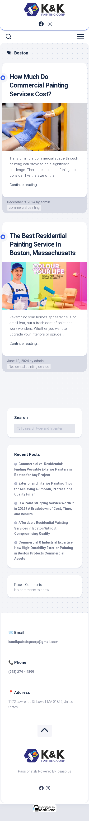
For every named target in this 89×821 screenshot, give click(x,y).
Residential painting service (29, 367)
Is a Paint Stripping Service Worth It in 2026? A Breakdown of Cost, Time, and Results (44, 508)
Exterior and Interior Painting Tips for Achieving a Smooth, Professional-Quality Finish (44, 488)
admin (45, 202)
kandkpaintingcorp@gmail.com (33, 642)
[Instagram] (50, 24)
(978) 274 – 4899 (21, 672)
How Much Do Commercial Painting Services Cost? (38, 85)
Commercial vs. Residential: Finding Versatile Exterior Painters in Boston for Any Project (43, 469)
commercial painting (24, 207)
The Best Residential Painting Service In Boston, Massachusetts (42, 244)
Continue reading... (24, 185)
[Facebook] (41, 24)
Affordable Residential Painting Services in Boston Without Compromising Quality (41, 528)
